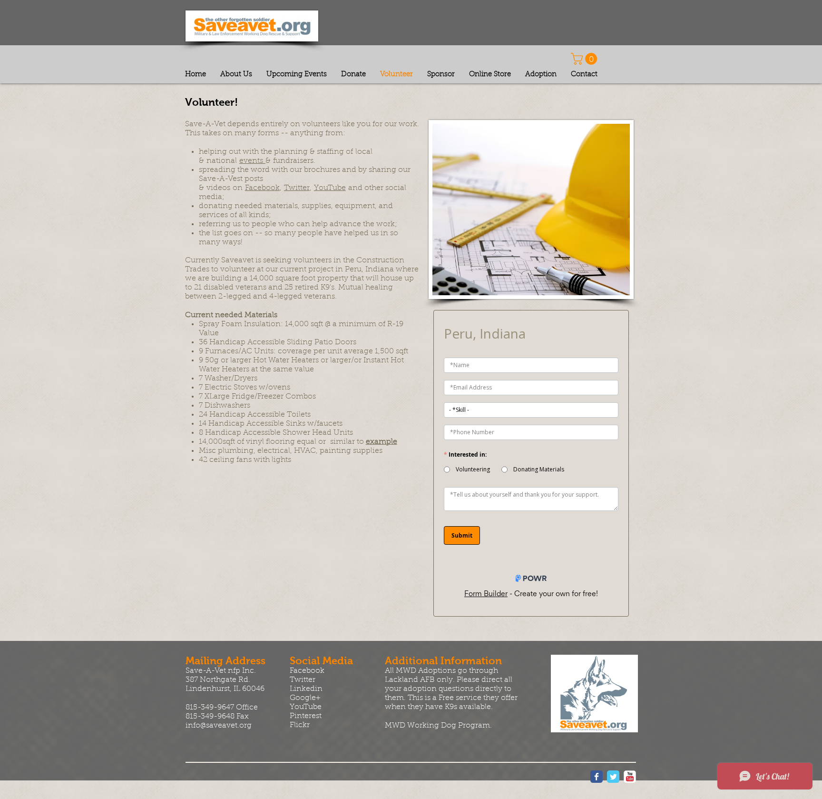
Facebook (262, 188)
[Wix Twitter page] (613, 776)
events (252, 161)
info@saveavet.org (219, 725)
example (381, 442)
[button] (585, 59)
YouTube (330, 188)
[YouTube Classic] (630, 776)
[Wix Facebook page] (596, 776)
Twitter (297, 188)
